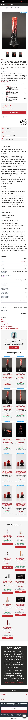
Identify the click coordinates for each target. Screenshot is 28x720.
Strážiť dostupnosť (14, 112)
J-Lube (7, 238)
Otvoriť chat (14, 347)
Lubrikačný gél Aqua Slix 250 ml (12, 92)
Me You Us (8, 91)
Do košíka (7, 544)
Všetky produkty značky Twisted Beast (14, 682)
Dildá (12, 7)
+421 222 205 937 (9, 344)
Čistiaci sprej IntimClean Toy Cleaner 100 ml (11, 88)
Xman (7, 96)
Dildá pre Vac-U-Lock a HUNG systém (9, 328)
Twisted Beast (4, 59)
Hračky (7, 7)
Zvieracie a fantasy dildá (6, 326)
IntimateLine (8, 86)
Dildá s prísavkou (5, 324)
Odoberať (14, 711)
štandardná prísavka (12, 206)
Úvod (2, 7)
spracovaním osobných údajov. (14, 715)
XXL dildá (17, 7)
